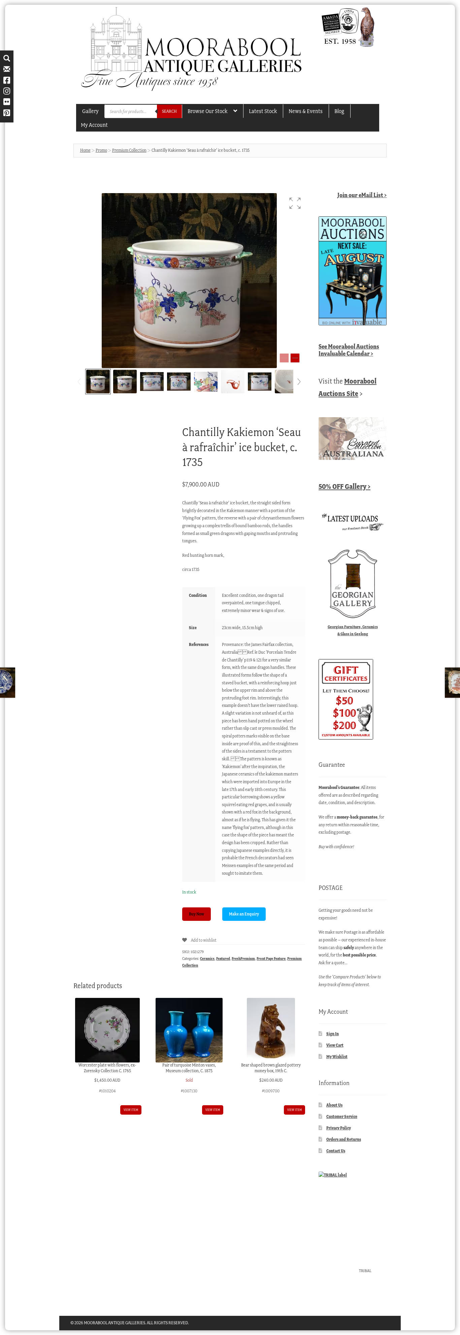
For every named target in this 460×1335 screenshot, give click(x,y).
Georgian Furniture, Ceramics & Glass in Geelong (353, 630)
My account (94, 124)
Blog (339, 111)
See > (349, 350)
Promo (101, 150)
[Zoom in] (295, 358)
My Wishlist (337, 1056)
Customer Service (341, 1116)
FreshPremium (243, 958)
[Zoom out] (284, 358)
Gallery (90, 111)
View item (131, 1110)
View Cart (334, 1045)
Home (85, 150)
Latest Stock (263, 111)
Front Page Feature (271, 958)
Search (169, 111)
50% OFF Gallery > (344, 486)
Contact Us (335, 1150)
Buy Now (196, 913)
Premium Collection (129, 150)
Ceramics (207, 958)
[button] (295, 203)
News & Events (306, 111)
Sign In (332, 1033)
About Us (334, 1105)
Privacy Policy (338, 1127)
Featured (223, 958)
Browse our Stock (207, 111)
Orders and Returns (343, 1139)
